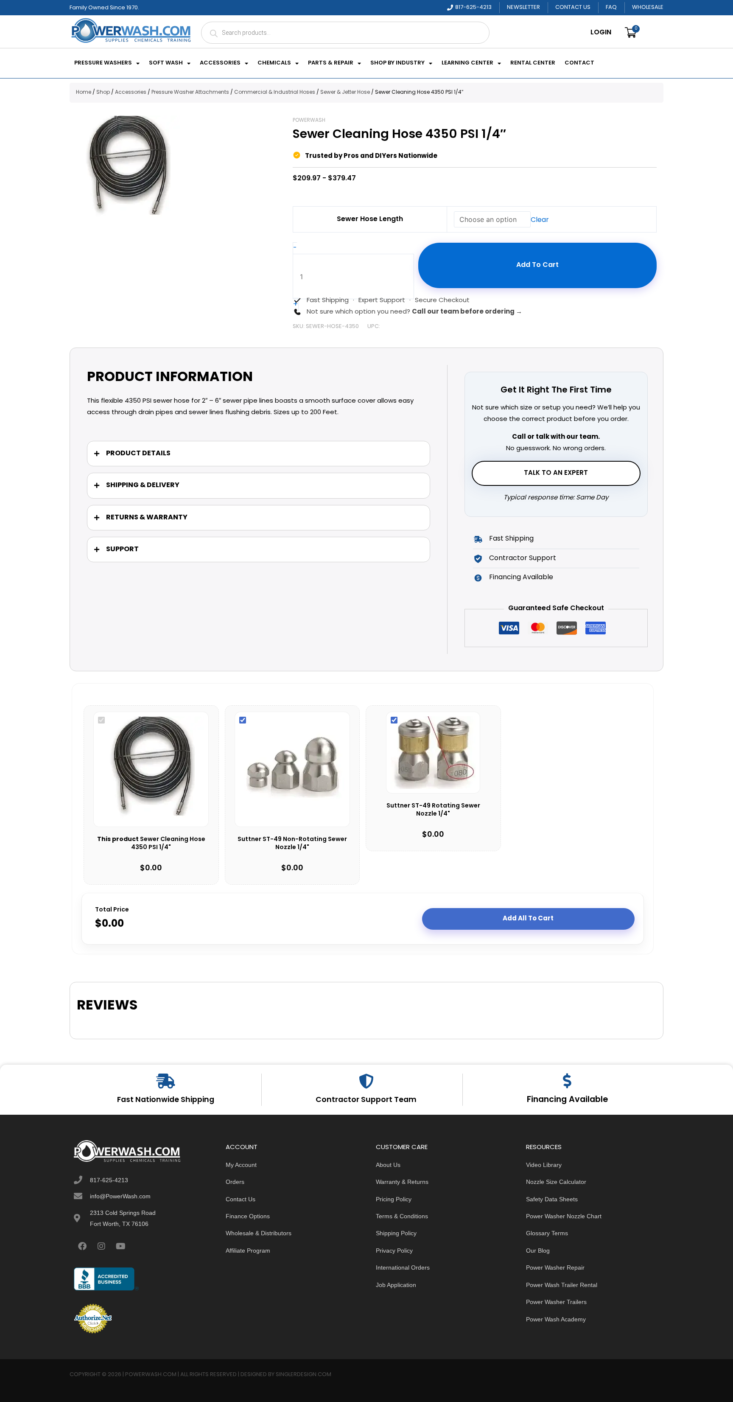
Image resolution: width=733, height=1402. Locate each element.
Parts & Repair (330, 63)
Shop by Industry (397, 63)
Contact (579, 63)
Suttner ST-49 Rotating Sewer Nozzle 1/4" (433, 810)
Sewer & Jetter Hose (345, 92)
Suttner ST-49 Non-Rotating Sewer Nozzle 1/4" (292, 844)
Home (83, 92)
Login (600, 32)
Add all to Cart (528, 918)
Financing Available (567, 1100)
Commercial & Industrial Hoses (274, 92)
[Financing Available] (567, 1080)
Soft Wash (166, 63)
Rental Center (532, 63)
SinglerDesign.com (303, 1374)
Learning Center (467, 63)
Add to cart (537, 265)
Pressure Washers (103, 63)
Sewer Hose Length (370, 219)
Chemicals (274, 63)
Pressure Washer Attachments (190, 92)
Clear (540, 220)
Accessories (220, 63)
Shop (103, 92)
